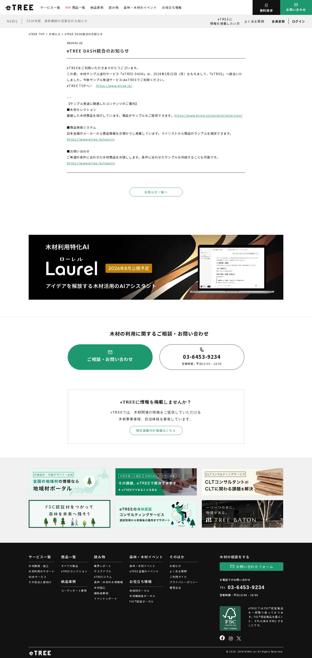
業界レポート (102, 566)
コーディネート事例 (74, 590)
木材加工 (99, 587)
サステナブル (102, 571)
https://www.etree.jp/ (114, 86)
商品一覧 (75, 7)
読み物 (114, 7)
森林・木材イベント (142, 566)
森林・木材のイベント (140, 7)
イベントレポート (105, 598)
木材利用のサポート (42, 571)
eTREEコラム (103, 576)
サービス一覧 (50, 7)
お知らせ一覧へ (155, 192)
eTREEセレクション (74, 571)
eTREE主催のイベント (144, 571)
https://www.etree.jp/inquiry (91, 163)
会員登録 (278, 21)
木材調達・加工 (39, 566)
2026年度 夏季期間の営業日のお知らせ (56, 21)
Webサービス (37, 576)
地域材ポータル (139, 590)
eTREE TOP (37, 34)
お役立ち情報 (172, 7)
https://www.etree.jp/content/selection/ (208, 115)
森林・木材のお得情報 (108, 582)
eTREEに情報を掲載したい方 (225, 21)
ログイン (298, 21)
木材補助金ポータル (142, 596)
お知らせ (54, 34)
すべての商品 (69, 566)
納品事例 (97, 7)
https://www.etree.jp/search (91, 139)
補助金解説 (101, 593)
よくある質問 (254, 21)
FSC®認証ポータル (141, 601)
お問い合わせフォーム (254, 566)
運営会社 (175, 587)
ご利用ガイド (178, 576)
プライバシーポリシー (184, 582)
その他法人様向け (40, 582)
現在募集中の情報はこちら (156, 430)
